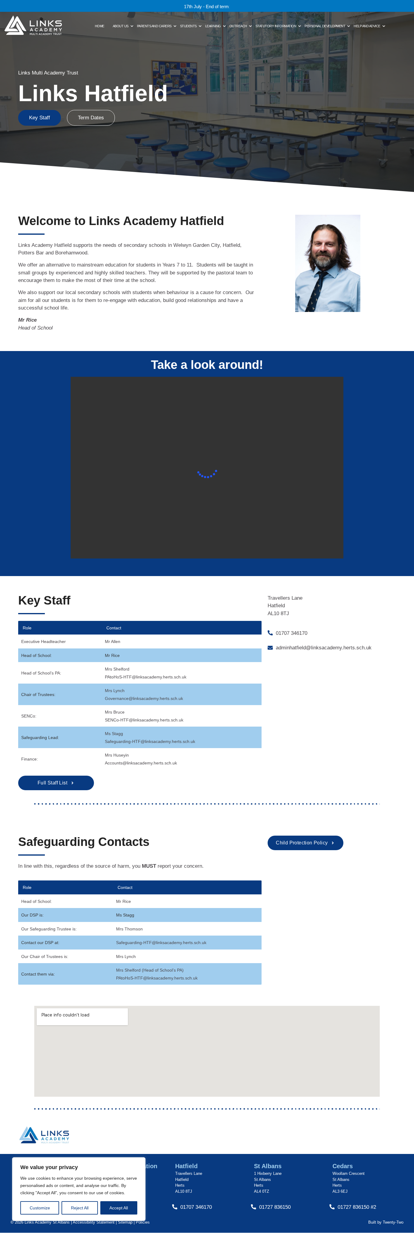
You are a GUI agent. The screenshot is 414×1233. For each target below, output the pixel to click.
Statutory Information (275, 26)
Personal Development (325, 26)
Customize (40, 1207)
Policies (143, 1222)
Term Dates (91, 118)
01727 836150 (275, 1207)
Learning (213, 26)
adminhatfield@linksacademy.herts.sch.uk (324, 648)
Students (188, 26)
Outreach (238, 26)
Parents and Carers (154, 26)
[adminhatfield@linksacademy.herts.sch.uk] (270, 648)
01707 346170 (291, 633)
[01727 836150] (253, 1207)
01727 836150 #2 (357, 1207)
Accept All (118, 1207)
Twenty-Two (393, 1222)
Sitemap (124, 1222)
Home (99, 26)
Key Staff (39, 118)
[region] (78, 1189)
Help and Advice (367, 26)
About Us (121, 26)
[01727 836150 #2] (332, 1207)
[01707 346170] (270, 633)
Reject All (79, 1207)
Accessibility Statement (94, 1222)
